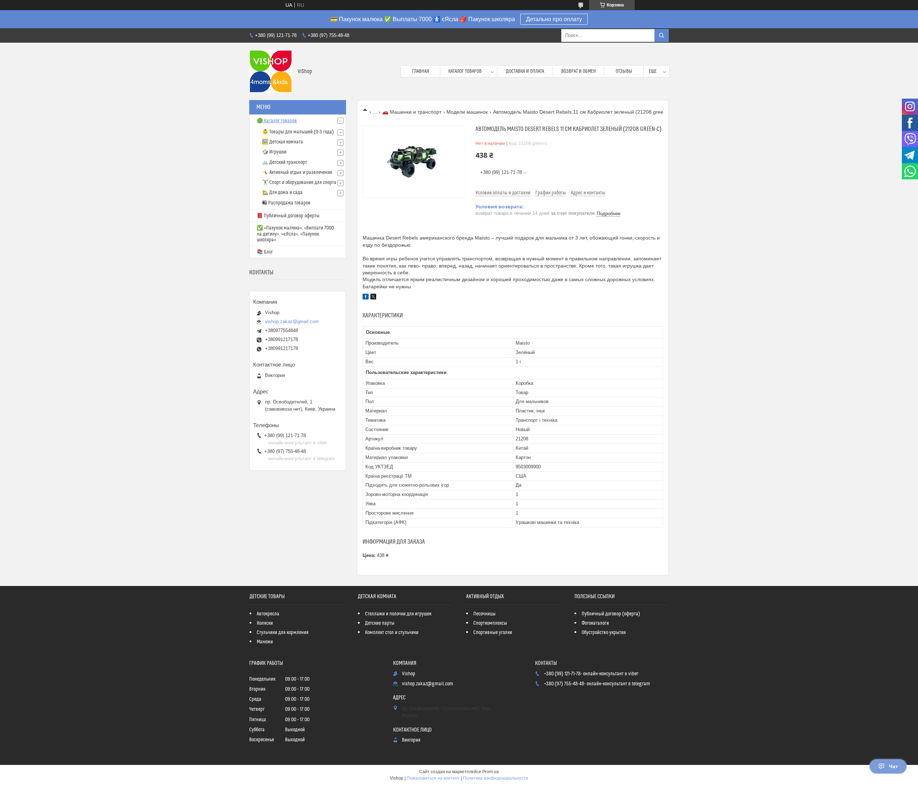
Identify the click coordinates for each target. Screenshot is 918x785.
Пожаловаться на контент (433, 778)
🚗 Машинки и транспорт (411, 112)
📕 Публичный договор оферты (288, 216)
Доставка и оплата (525, 71)
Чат (893, 766)
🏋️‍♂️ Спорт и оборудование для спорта (299, 182)
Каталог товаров (465, 71)
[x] (373, 298)
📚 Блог (265, 252)
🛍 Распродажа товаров (286, 203)
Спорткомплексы (490, 623)
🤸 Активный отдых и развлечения (297, 172)
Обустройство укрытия (604, 632)
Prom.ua (490, 771)
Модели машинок (467, 112)
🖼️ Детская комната (282, 142)
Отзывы (624, 71)
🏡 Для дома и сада (282, 192)
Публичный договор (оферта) (611, 614)
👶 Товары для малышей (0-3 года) (298, 132)
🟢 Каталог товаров (277, 121)
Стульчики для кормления (282, 632)
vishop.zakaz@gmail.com (292, 321)
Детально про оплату (554, 19)
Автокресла (268, 614)
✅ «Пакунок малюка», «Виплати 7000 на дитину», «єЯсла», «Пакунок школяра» (295, 234)
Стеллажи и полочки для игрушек (398, 614)
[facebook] (366, 298)
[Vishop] (270, 71)
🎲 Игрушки (274, 152)
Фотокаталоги (595, 623)
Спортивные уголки (492, 632)
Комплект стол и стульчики (391, 632)
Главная (420, 71)
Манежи (265, 642)
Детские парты (379, 623)
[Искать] (661, 35)
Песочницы (484, 614)
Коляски (265, 623)
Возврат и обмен (578, 71)
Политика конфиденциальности (495, 778)
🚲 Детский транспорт (284, 162)
